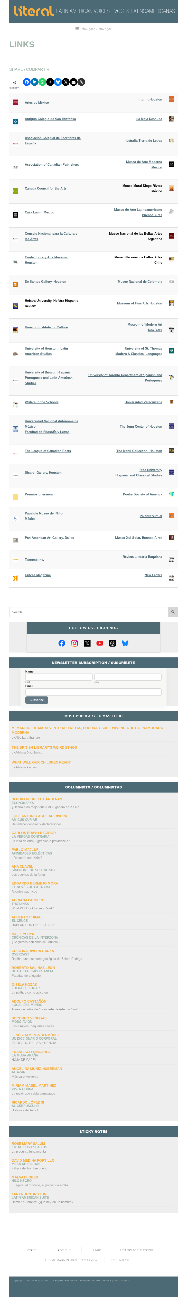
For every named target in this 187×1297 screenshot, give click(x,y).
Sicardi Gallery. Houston (43, 472)
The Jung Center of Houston (141, 426)
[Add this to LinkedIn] (34, 82)
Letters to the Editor (136, 1250)
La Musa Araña (25, 1055)
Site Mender (122, 1280)
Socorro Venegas (29, 1018)
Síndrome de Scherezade (34, 870)
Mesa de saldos (26, 1164)
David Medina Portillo (33, 1160)
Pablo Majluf (25, 850)
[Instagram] (74, 643)
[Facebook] (62, 643)
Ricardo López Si (28, 1102)
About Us (64, 1250)
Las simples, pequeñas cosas (33, 1026)
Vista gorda (22, 1089)
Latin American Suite (30, 1197)
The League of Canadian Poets (48, 451)
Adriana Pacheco (26, 767)
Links (97, 1250)
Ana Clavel (22, 866)
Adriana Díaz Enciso (28, 752)
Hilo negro (22, 1181)
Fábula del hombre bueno (29, 1168)
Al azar (18, 1072)
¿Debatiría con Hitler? (27, 858)
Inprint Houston (150, 99)
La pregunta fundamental (29, 1151)
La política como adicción (30, 992)
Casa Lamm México (39, 212)
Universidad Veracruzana (143, 402)
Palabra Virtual (151, 516)
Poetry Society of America (142, 494)
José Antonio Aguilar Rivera (39, 816)
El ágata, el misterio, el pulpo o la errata (40, 1185)
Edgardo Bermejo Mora (35, 883)
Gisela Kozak (24, 984)
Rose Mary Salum (28, 1144)
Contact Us (120, 1260)
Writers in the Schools (41, 402)
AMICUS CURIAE (24, 820)
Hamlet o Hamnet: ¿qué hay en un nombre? (42, 1202)
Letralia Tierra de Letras (144, 140)
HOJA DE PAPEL (24, 1060)
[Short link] (81, 82)
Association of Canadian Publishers (52, 164)
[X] (87, 643)
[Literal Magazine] (34, 11)
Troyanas (20, 904)
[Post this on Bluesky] (58, 82)
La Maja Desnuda (149, 119)
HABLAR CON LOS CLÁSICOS (34, 925)
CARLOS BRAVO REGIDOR (34, 833)
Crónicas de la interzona (35, 937)
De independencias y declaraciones (37, 824)
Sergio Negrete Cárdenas (37, 799)
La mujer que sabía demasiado (33, 1093)
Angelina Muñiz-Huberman (37, 1069)
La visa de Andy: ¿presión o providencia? (41, 841)
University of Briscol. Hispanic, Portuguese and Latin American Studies (49, 378)
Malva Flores (25, 1177)
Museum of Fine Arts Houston (139, 303)
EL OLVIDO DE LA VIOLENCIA (34, 1043)
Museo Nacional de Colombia (140, 281)
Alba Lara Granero (27, 737)
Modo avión (22, 1022)
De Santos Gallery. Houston (45, 281)
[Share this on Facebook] (27, 82)
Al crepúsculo (25, 1106)
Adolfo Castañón (29, 1001)
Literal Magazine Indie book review (71, 1260)
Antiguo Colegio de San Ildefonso (50, 119)
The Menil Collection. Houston (139, 451)
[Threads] (112, 643)
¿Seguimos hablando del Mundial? (36, 942)
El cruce (20, 921)
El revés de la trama (31, 887)
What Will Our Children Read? (41, 762)
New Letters (153, 575)
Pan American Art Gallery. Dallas (49, 538)
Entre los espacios (29, 1147)
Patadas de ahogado (26, 975)
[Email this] (73, 82)
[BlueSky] (125, 643)
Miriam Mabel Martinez (34, 1085)
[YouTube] (100, 643)
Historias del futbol (25, 1110)
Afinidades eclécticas (32, 853)
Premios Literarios (39, 494)
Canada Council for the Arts (45, 188)
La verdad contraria (30, 836)
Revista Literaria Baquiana (142, 557)
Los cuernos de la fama (28, 874)
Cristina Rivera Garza (33, 951)
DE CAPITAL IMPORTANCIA (32, 971)
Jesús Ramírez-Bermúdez (36, 1035)
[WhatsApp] (42, 82)
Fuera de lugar (26, 988)
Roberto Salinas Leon (33, 968)
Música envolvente (25, 1076)
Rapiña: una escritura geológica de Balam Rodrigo (47, 959)
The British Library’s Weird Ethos (44, 747)
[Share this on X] (66, 82)
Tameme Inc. (34, 560)
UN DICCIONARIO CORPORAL (34, 1038)
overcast (20, 954)
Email (29, 686)
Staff (32, 1250)
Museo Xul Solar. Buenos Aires (138, 538)
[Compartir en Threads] (50, 82)
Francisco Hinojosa (31, 1052)
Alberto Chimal (27, 917)
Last (96, 682)
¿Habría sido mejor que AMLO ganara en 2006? (45, 807)
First (27, 682)
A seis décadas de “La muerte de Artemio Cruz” (45, 1009)
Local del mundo (27, 1005)
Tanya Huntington (29, 1194)
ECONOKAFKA (23, 803)
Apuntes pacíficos (24, 891)
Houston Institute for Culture (46, 327)
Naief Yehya (23, 934)
